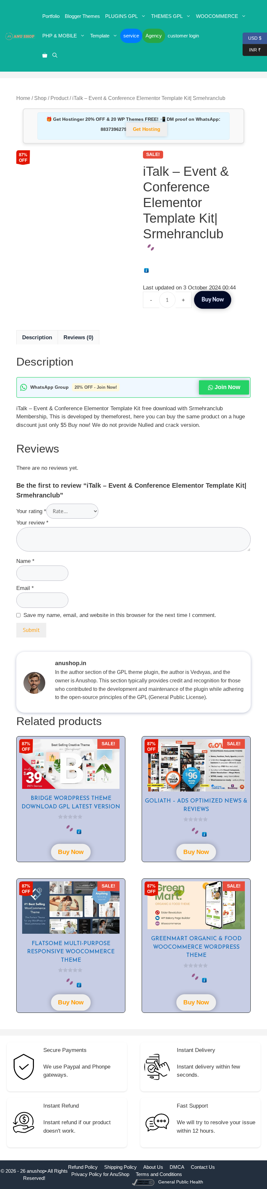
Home (23, 98)
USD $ (252, 38)
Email (25, 588)
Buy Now (212, 299)
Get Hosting (146, 130)
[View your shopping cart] (45, 55)
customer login (183, 35)
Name (25, 561)
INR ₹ (252, 49)
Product (59, 98)
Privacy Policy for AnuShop (100, 1174)
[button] (55, 55)
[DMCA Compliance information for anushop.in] (144, 1182)
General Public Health (180, 1181)
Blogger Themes (82, 16)
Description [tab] (37, 337)
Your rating (31, 511)
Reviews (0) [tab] (78, 337)
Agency (154, 35)
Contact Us (203, 1167)
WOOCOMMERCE (217, 16)
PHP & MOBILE (59, 35)
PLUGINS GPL (121, 16)
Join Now (227, 387)
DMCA (177, 1167)
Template (99, 35)
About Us (153, 1167)
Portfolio (51, 16)
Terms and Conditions (159, 1174)
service (131, 35)
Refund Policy (83, 1167)
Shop (40, 98)
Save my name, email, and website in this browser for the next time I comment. (119, 615)
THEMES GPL (167, 16)
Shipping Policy (120, 1167)
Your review (32, 523)
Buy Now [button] (71, 851)
